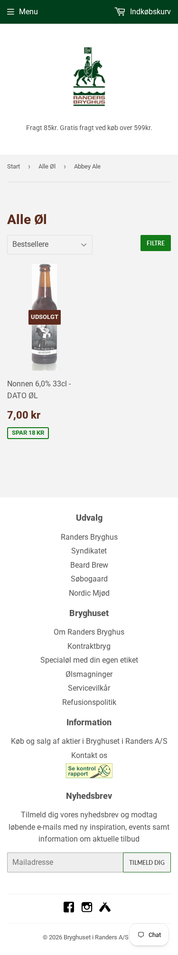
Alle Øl (47, 166)
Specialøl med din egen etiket (89, 660)
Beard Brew (89, 565)
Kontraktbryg (89, 646)
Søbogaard (89, 578)
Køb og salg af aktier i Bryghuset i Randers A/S (89, 741)
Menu (28, 11)
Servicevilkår (89, 688)
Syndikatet (89, 550)
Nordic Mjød (89, 593)
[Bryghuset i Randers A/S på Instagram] (87, 910)
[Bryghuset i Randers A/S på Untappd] (105, 910)
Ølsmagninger (89, 674)
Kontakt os (89, 755)
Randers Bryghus (89, 537)
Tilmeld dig (147, 862)
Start (13, 166)
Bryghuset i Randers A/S (96, 937)
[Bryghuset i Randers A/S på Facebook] (69, 910)
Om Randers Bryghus (89, 632)
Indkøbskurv (149, 11)
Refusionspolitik (89, 702)
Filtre (156, 243)
